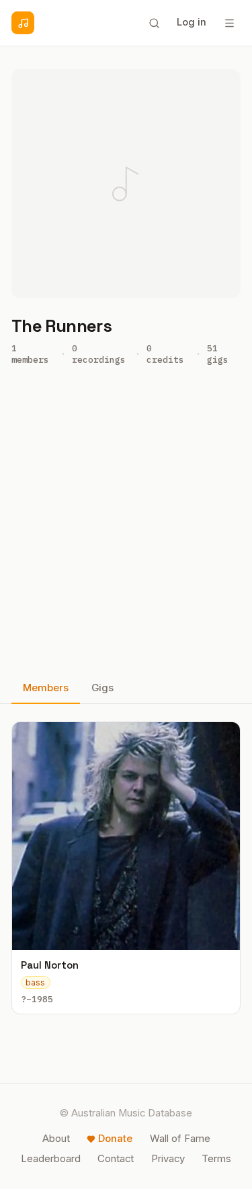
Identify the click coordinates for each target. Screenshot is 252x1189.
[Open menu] (229, 22)
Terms (216, 1159)
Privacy (168, 1159)
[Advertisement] (126, 526)
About (56, 1139)
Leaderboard (51, 1159)
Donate (115, 1139)
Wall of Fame (180, 1139)
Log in (191, 22)
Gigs (102, 688)
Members (46, 688)
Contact (115, 1159)
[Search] (153, 22)
